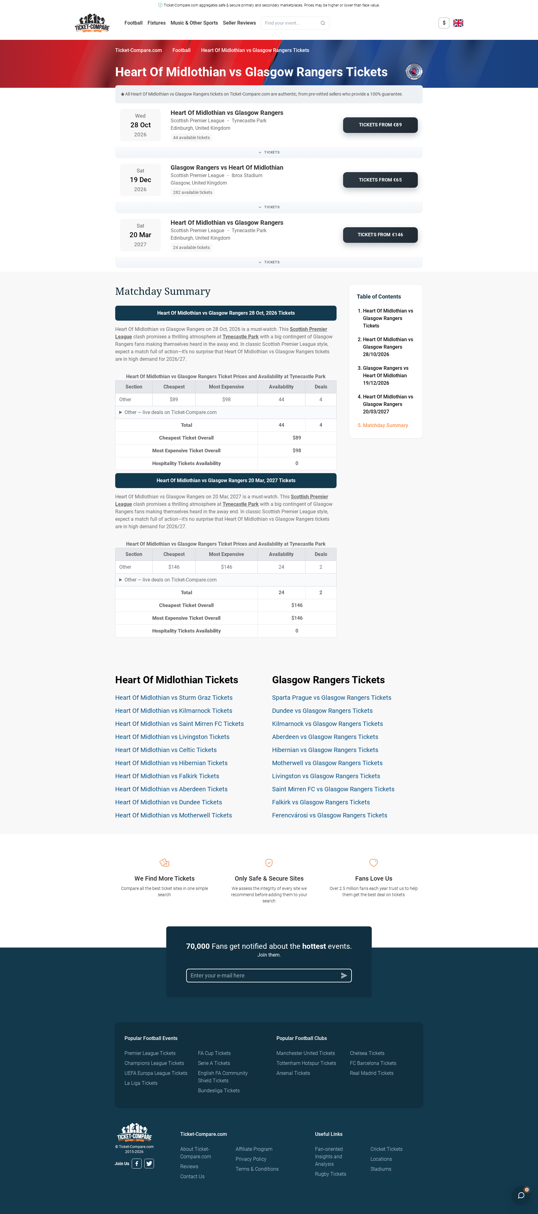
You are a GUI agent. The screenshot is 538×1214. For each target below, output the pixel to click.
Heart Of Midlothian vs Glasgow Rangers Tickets (388, 318)
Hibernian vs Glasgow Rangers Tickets (325, 750)
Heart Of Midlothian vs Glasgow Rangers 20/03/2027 (388, 404)
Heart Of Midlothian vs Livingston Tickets (172, 737)
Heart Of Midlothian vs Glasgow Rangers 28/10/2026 (388, 346)
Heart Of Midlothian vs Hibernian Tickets (171, 763)
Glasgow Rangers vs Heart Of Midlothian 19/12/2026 (385, 375)
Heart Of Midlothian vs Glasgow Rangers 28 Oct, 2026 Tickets (226, 313)
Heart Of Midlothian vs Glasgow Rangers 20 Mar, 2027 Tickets (226, 480)
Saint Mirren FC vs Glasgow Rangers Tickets (333, 789)
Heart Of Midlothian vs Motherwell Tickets (173, 815)
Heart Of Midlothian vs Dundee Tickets (168, 802)
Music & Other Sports (194, 23)
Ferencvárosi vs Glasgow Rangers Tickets (329, 815)
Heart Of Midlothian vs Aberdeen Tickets (171, 789)
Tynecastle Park (241, 337)
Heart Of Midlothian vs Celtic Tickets (166, 750)
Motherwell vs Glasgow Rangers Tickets (327, 763)
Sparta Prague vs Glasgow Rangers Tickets (331, 697)
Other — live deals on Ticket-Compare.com (171, 412)
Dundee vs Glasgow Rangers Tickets (322, 710)
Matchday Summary (385, 425)
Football (134, 23)
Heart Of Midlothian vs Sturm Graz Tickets (174, 697)
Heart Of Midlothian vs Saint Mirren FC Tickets (179, 723)
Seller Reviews (239, 23)
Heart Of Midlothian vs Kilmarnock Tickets (173, 710)
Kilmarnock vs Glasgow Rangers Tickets (327, 723)
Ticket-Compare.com (138, 50)
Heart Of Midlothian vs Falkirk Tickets (167, 776)
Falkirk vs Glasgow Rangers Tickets (321, 802)
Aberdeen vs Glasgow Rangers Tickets (325, 737)
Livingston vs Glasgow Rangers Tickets (326, 776)
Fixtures (157, 23)
